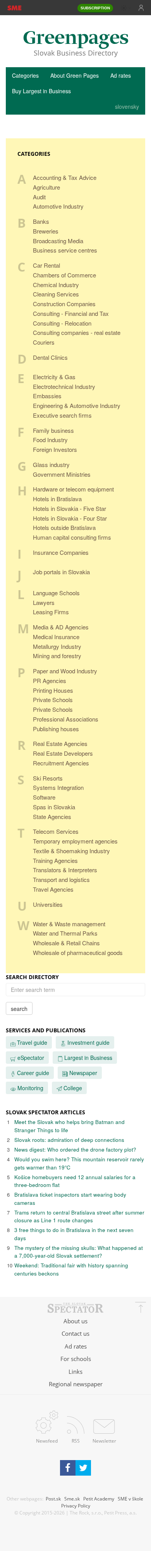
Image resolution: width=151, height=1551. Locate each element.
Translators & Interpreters (65, 870)
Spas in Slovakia (54, 807)
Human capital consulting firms (72, 537)
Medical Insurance (56, 637)
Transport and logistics (61, 879)
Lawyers (44, 602)
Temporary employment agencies (75, 841)
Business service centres (65, 250)
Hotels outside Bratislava (64, 527)
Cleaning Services (56, 294)
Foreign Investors (55, 449)
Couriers (44, 342)
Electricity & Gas (54, 377)
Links (75, 1371)
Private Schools (53, 699)
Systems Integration (58, 787)
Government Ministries (62, 474)
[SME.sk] (14, 7)
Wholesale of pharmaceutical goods (78, 952)
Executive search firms (62, 415)
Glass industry (51, 464)
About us (75, 1321)
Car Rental (46, 265)
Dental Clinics (50, 357)
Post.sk (53, 1498)
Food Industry (50, 440)
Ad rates (120, 75)
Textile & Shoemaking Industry (71, 851)
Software (44, 797)
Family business (53, 430)
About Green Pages (74, 75)
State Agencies (52, 816)
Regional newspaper (76, 1384)
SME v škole (130, 1498)
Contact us (75, 1333)
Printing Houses (53, 690)
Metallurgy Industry (57, 646)
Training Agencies (55, 860)
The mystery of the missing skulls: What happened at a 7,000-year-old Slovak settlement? (78, 1251)
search (19, 1009)
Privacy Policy (75, 1505)
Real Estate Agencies (60, 743)
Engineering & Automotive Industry (76, 405)
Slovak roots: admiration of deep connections (69, 1139)
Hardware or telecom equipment (73, 489)
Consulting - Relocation (62, 323)
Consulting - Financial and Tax (71, 313)
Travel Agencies (53, 889)
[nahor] (140, 1308)
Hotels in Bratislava (57, 499)
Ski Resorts (48, 778)
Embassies (47, 396)
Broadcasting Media (58, 241)
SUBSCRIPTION (95, 8)
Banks (41, 221)
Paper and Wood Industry (65, 671)
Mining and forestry (57, 656)
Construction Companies (64, 304)
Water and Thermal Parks (65, 933)
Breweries (45, 231)
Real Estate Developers (63, 753)
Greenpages (76, 38)
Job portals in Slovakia (61, 572)
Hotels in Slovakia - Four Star (70, 518)
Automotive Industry (58, 206)
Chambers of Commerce (64, 275)
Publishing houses (56, 729)
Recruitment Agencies (61, 763)
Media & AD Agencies (61, 627)
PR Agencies (49, 680)
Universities (48, 904)
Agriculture (46, 187)
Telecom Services (56, 831)
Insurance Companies (61, 552)
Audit (39, 197)
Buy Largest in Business (41, 91)
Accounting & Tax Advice (64, 177)
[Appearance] (125, 8)
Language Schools (56, 593)
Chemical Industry (56, 285)
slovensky (127, 106)
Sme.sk (72, 1498)
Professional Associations (65, 719)
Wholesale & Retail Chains (66, 943)
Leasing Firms (51, 612)
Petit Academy (98, 1498)
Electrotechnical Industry (64, 386)
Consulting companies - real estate (76, 332)
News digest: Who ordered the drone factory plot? (75, 1149)
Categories (25, 75)
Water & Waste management (69, 924)
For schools (75, 1359)
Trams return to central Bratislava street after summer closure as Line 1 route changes (79, 1216)
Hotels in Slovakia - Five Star (69, 508)
